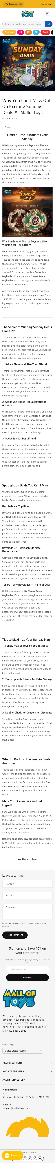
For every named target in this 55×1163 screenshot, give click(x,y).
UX (28, 32)
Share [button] (8, 127)
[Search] (48, 24)
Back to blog (29, 859)
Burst (45, 32)
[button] (6, 14)
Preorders (9, 32)
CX (20, 32)
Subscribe (27, 977)
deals (44, 337)
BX (36, 32)
